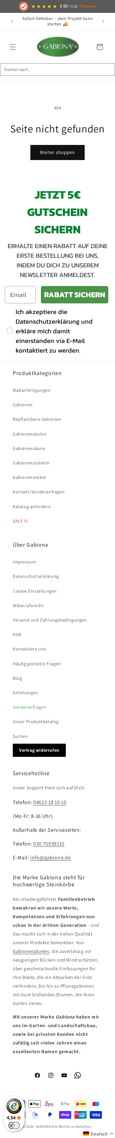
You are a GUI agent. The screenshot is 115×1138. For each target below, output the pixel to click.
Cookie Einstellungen (35, 591)
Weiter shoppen (57, 152)
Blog (17, 678)
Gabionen (23, 405)
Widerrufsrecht (28, 605)
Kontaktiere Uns (29, 649)
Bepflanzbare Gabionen (37, 419)
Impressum (24, 562)
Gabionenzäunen (31, 951)
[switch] (14, 1125)
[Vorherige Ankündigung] (12, 21)
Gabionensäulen (30, 434)
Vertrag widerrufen (39, 750)
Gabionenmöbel (29, 477)
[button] (13, 47)
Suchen (20, 736)
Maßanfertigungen (32, 390)
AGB (17, 634)
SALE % (20, 521)
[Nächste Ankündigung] (103, 21)
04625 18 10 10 (49, 802)
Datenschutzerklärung (36, 576)
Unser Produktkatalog (36, 721)
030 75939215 (49, 843)
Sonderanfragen (29, 707)
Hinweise (88, 6)
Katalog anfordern (32, 506)
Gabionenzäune (29, 448)
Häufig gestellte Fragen (37, 664)
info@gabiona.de (50, 857)
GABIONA (43, 1126)
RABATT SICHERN (74, 294)
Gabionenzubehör (31, 463)
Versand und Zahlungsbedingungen (50, 620)
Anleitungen (25, 692)
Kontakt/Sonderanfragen (39, 492)
